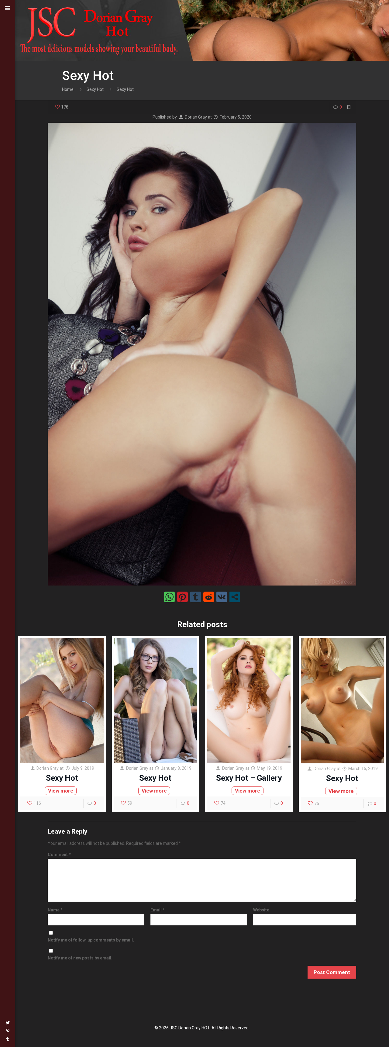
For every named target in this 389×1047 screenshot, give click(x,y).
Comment (59, 854)
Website (261, 909)
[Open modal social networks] (234, 597)
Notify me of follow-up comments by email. (91, 940)
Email (157, 909)
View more (60, 791)
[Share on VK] (221, 597)
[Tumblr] (8, 1039)
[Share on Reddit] (208, 597)
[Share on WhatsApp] (169, 597)
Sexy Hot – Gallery (249, 778)
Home (68, 89)
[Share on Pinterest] (182, 597)
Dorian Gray (196, 117)
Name (55, 909)
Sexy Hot (95, 89)
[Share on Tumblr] (195, 597)
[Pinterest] (8, 1030)
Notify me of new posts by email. (80, 957)
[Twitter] (8, 1022)
